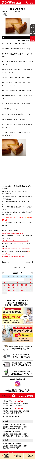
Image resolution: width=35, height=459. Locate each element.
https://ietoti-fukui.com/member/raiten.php (16, 249)
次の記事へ (29, 262)
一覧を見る (17, 267)
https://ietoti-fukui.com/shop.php (12, 233)
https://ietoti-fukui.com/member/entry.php (15, 241)
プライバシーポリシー (11, 416)
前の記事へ (6, 262)
